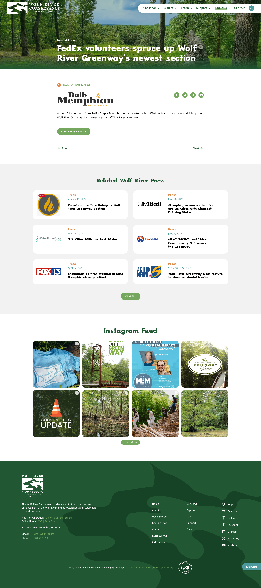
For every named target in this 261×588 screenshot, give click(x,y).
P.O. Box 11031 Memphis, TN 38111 (41, 527)
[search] (251, 8)
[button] (151, 8)
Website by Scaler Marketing (159, 567)
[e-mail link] (201, 95)
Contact (239, 8)
